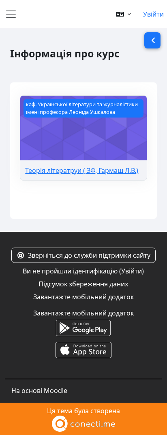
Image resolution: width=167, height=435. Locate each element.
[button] (123, 14)
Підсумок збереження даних (83, 283)
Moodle (55, 390)
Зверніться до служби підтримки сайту (89, 255)
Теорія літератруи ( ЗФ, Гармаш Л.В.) (81, 170)
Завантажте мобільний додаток (83, 296)
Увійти (153, 14)
